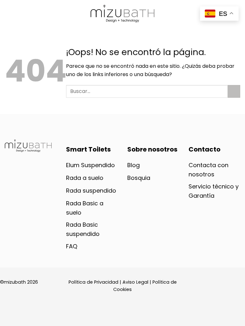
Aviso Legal (135, 282)
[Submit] (234, 91)
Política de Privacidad (93, 282)
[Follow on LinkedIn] (227, 247)
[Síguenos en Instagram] (204, 247)
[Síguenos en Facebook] (193, 247)
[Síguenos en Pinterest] (215, 247)
